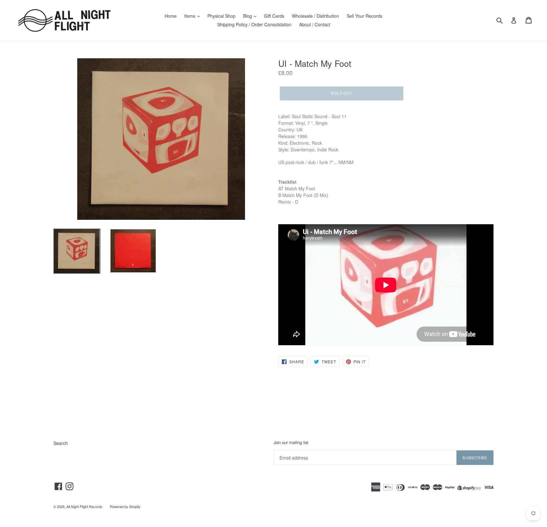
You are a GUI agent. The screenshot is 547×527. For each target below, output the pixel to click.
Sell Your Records (364, 16)
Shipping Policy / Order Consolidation (254, 24)
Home (171, 16)
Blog (248, 16)
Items (190, 16)
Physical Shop (221, 16)
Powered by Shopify (125, 506)
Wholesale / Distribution (315, 16)
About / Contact (314, 24)
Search (60, 443)
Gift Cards (274, 16)
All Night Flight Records (84, 506)
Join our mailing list (291, 442)
